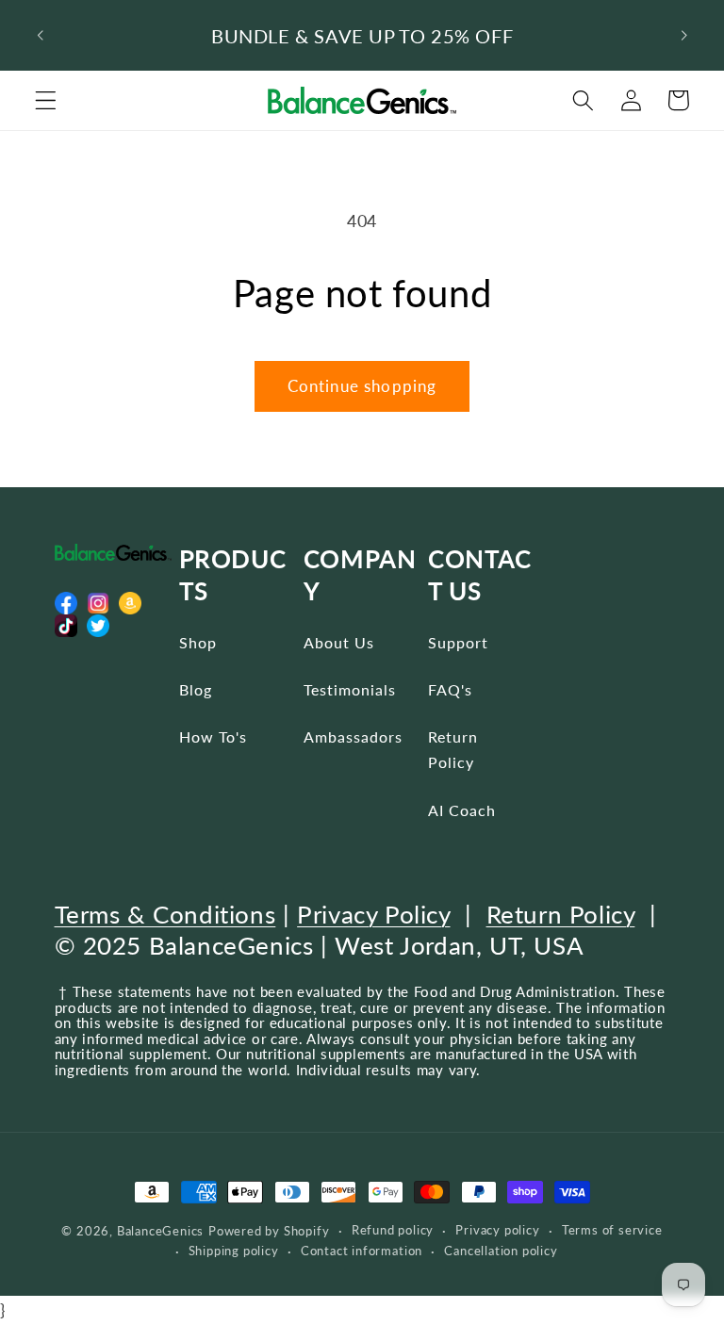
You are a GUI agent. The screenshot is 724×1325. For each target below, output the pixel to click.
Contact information (361, 1251)
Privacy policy (497, 1230)
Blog (195, 689)
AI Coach (462, 810)
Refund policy (393, 1230)
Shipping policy (234, 1251)
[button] (46, 100)
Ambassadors (353, 736)
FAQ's (450, 689)
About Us (339, 642)
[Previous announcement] (40, 36)
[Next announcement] (683, 36)
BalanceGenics (160, 1231)
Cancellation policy (500, 1251)
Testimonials (350, 689)
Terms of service (612, 1230)
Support (458, 642)
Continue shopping (362, 386)
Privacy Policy (373, 914)
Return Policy (453, 749)
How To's (213, 736)
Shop (198, 642)
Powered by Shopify (269, 1231)
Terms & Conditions (165, 914)
